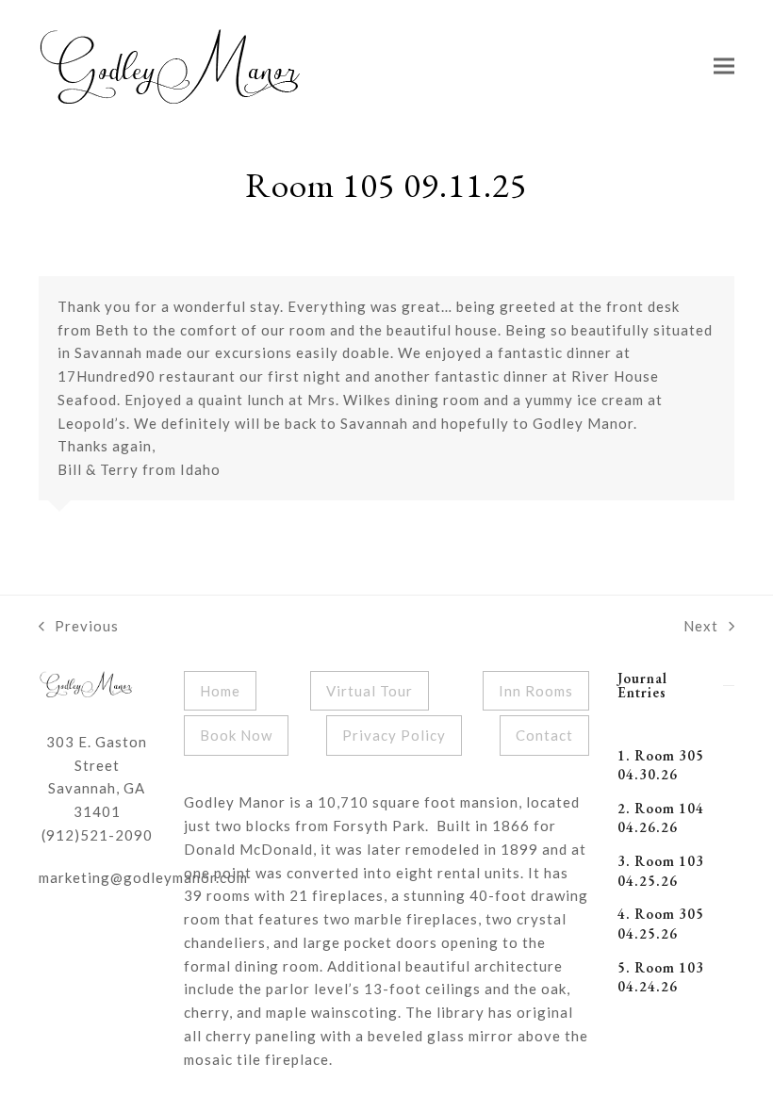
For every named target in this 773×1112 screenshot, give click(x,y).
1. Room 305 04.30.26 (660, 765)
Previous (79, 627)
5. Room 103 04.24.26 (660, 977)
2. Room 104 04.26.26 (660, 818)
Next (701, 627)
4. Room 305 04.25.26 (660, 923)
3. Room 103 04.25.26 (660, 871)
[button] (724, 66)
